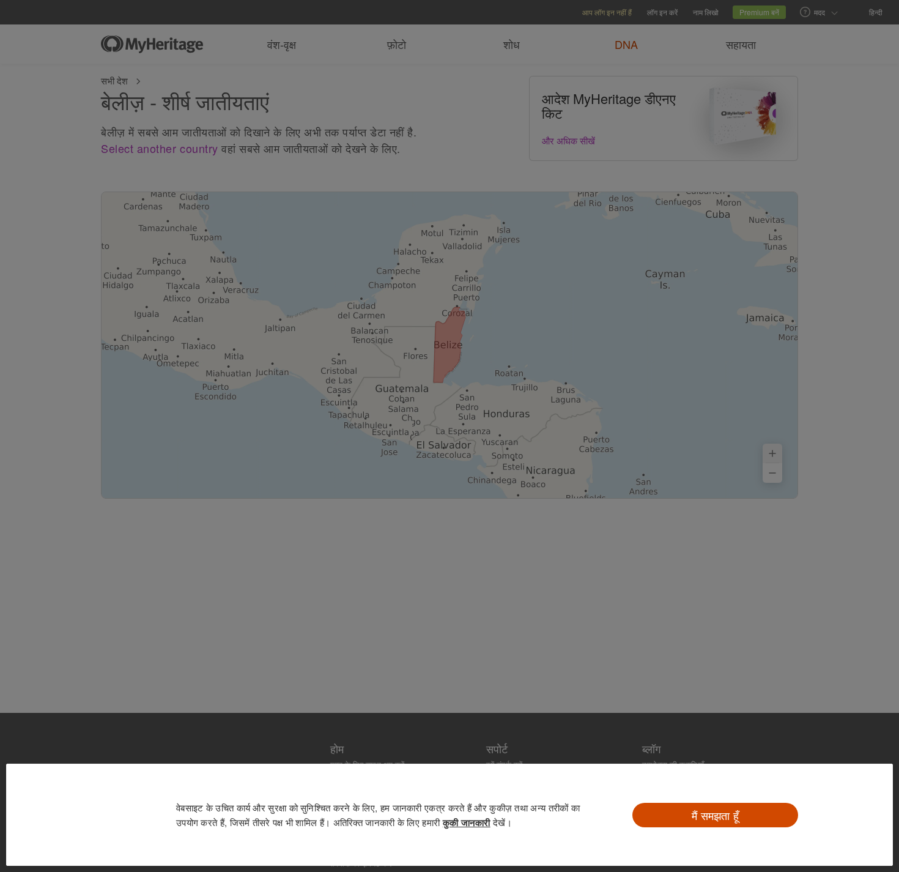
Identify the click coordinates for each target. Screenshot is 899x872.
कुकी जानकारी (466, 822)
